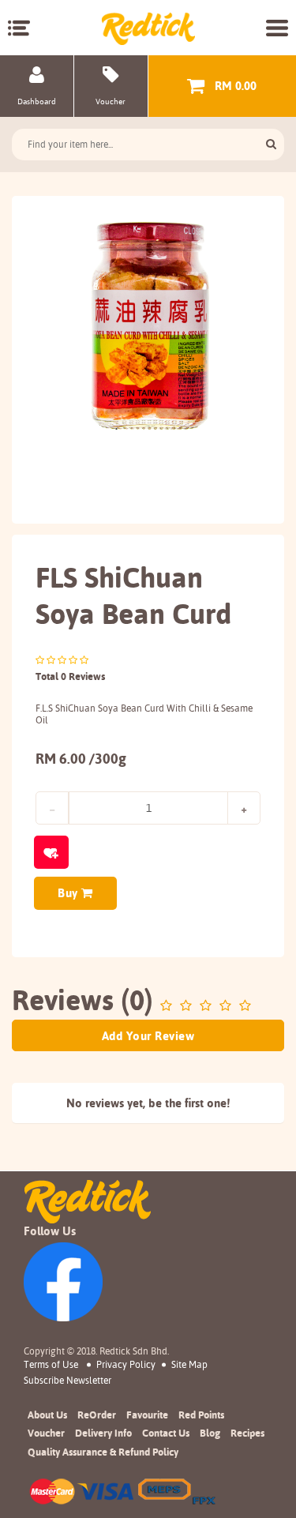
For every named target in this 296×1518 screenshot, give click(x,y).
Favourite (147, 1414)
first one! (207, 1102)
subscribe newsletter (67, 1380)
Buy (69, 892)
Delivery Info (103, 1432)
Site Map (189, 1364)
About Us (47, 1414)
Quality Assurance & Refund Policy (103, 1451)
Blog (210, 1432)
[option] (148, 324)
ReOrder (96, 1414)
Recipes (247, 1432)
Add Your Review (148, 1035)
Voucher (46, 1432)
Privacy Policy (125, 1364)
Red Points (201, 1414)
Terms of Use (51, 1364)
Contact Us (165, 1432)
